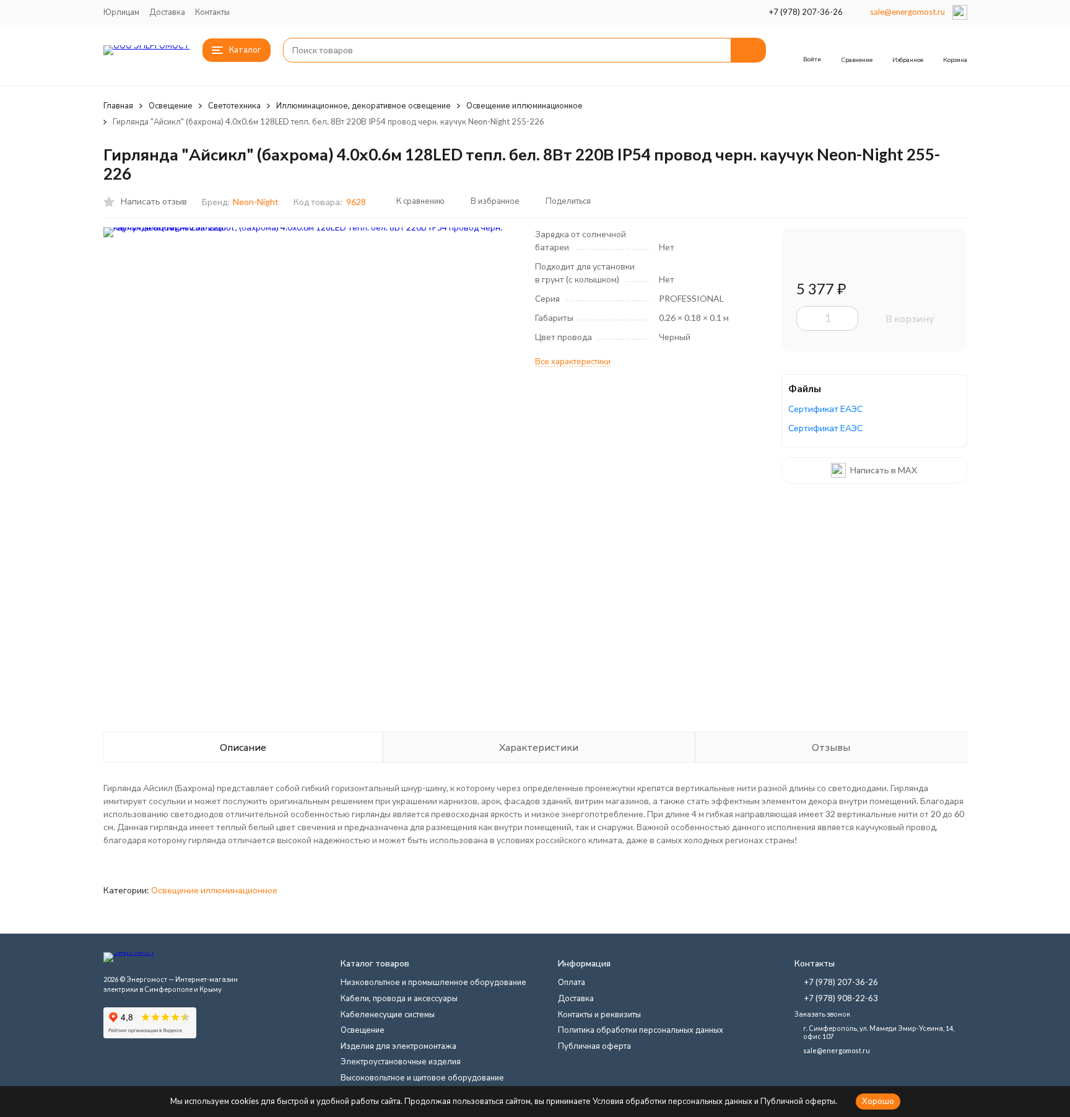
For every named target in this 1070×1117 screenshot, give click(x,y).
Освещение (171, 105)
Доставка (167, 12)
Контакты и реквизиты (599, 1014)
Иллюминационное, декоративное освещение (363, 105)
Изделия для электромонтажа (398, 1046)
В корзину (909, 318)
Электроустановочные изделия (401, 1061)
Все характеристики (573, 361)
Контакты (212, 12)
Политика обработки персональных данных (640, 1030)
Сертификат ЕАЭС (825, 408)
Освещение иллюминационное (524, 105)
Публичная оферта (594, 1046)
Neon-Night (256, 201)
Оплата (571, 982)
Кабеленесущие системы (388, 1014)
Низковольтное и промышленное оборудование (433, 982)
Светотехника (234, 105)
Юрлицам (121, 12)
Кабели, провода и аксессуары (399, 998)
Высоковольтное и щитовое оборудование (422, 1077)
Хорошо (878, 1101)
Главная (118, 105)
